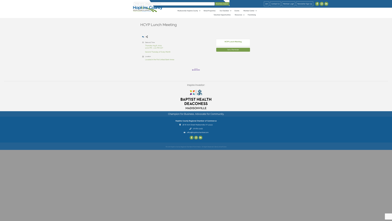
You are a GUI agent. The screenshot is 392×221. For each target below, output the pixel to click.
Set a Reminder (233, 50)
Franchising (252, 15)
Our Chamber (224, 11)
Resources (238, 15)
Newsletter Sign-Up (304, 4)
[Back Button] (143, 37)
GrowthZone (222, 147)
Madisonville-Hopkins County (188, 11)
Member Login (288, 4)
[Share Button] (146, 36)
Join (266, 4)
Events (237, 11)
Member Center (248, 11)
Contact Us (275, 4)
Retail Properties (209, 11)
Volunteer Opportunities (222, 15)
